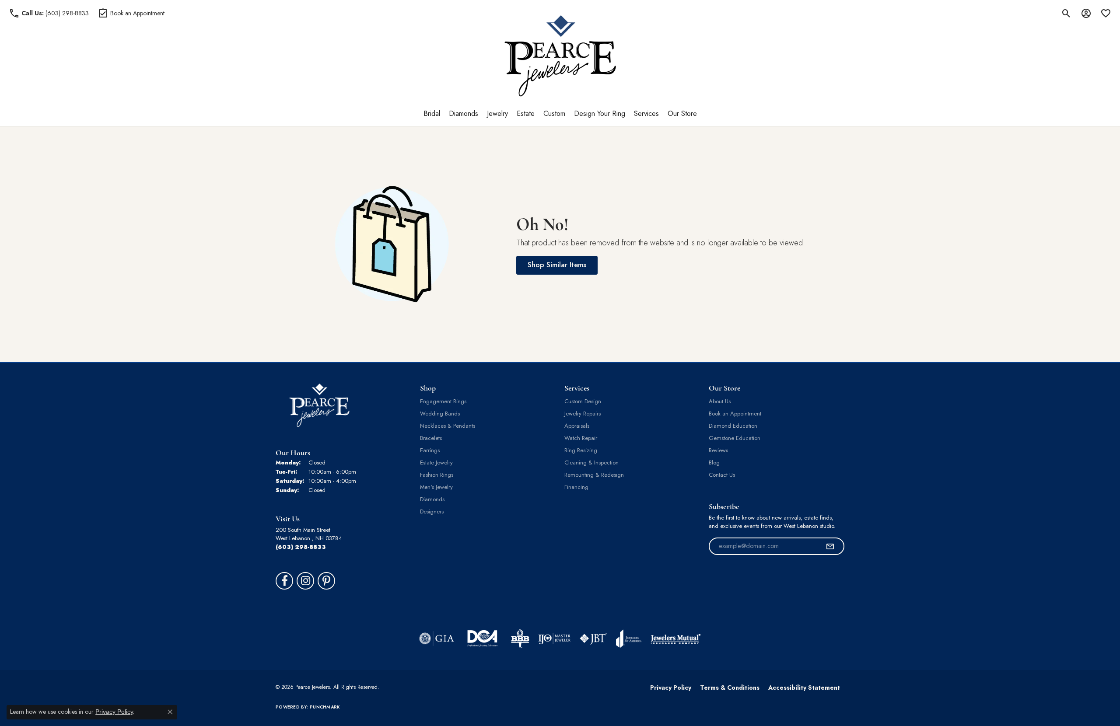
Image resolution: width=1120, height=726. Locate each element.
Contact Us (722, 475)
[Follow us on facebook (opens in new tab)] (284, 581)
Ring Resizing (580, 450)
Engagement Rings (443, 401)
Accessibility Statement (804, 687)
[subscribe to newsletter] (830, 546)
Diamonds (463, 113)
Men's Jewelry (436, 487)
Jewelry (497, 113)
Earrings (430, 450)
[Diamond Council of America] (482, 638)
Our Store (682, 113)
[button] (1066, 13)
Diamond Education (733, 426)
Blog (714, 462)
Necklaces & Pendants (447, 426)
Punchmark (325, 707)
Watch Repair (580, 438)
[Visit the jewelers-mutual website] (676, 638)
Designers (432, 511)
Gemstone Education (734, 438)
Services (646, 113)
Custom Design (582, 401)
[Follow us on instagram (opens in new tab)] (305, 581)
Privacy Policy (670, 687)
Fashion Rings (436, 475)
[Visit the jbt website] (593, 638)
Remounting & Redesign (594, 475)
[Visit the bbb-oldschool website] (520, 638)
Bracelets (431, 438)
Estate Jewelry (436, 462)
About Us (720, 401)
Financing (576, 487)
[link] (49, 13)
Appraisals (576, 426)
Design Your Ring (599, 113)
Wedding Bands (440, 413)
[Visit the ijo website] (554, 638)
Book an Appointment (735, 413)
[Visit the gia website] (436, 638)
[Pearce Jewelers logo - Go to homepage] (560, 55)
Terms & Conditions (730, 687)
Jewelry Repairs (582, 413)
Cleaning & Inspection (591, 462)
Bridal (432, 113)
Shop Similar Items (557, 265)
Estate (526, 113)
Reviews (718, 450)
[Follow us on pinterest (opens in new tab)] (326, 581)
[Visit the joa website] (628, 638)
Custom (554, 113)
